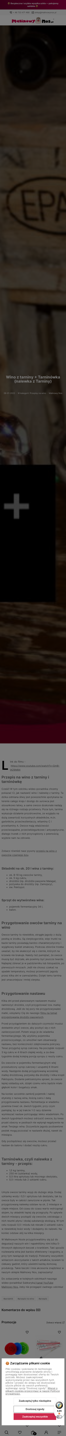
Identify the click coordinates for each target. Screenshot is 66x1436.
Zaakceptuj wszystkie (35, 1416)
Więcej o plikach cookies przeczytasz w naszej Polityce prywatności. (33, 1391)
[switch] (59, 1417)
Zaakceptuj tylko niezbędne (35, 1400)
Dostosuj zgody (35, 1409)
